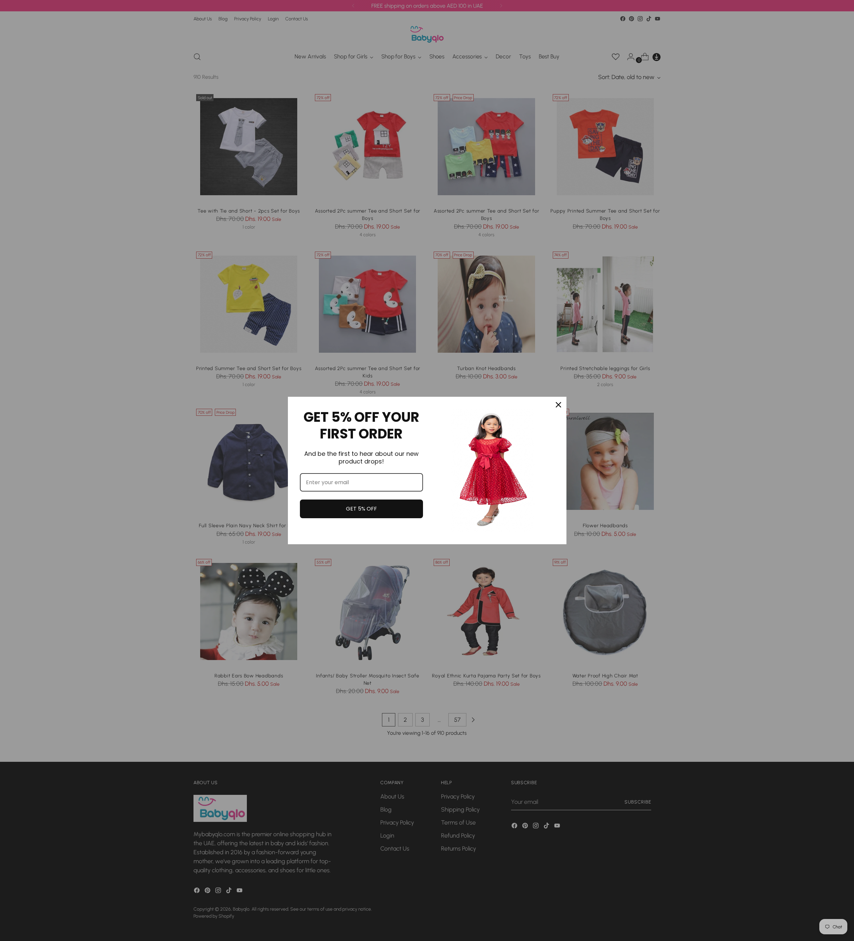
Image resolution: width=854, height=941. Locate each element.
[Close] (558, 405)
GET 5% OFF (361, 509)
